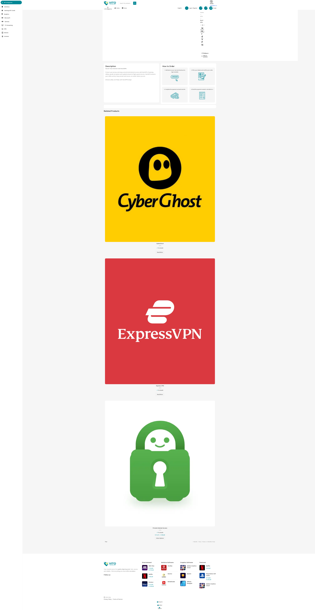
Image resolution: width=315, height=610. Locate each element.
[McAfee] (164, 567)
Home (202, 12)
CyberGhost (160, 243)
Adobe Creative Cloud (191, 566)
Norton (170, 574)
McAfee (170, 566)
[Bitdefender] (164, 583)
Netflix (151, 574)
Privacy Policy (107, 599)
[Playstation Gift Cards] (202, 576)
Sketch (189, 574)
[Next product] (204, 25)
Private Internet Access (160, 528)
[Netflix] (144, 576)
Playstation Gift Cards (211, 574)
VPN (201, 16)
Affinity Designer (189, 582)
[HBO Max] (144, 568)
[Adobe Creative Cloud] (183, 567)
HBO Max (151, 566)
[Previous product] (201, 25)
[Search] (134, 3)
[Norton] (164, 575)
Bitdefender (171, 581)
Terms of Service (118, 599)
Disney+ (151, 582)
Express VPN (160, 386)
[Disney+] (144, 584)
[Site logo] (110, 3)
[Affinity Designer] (183, 583)
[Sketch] (183, 575)
